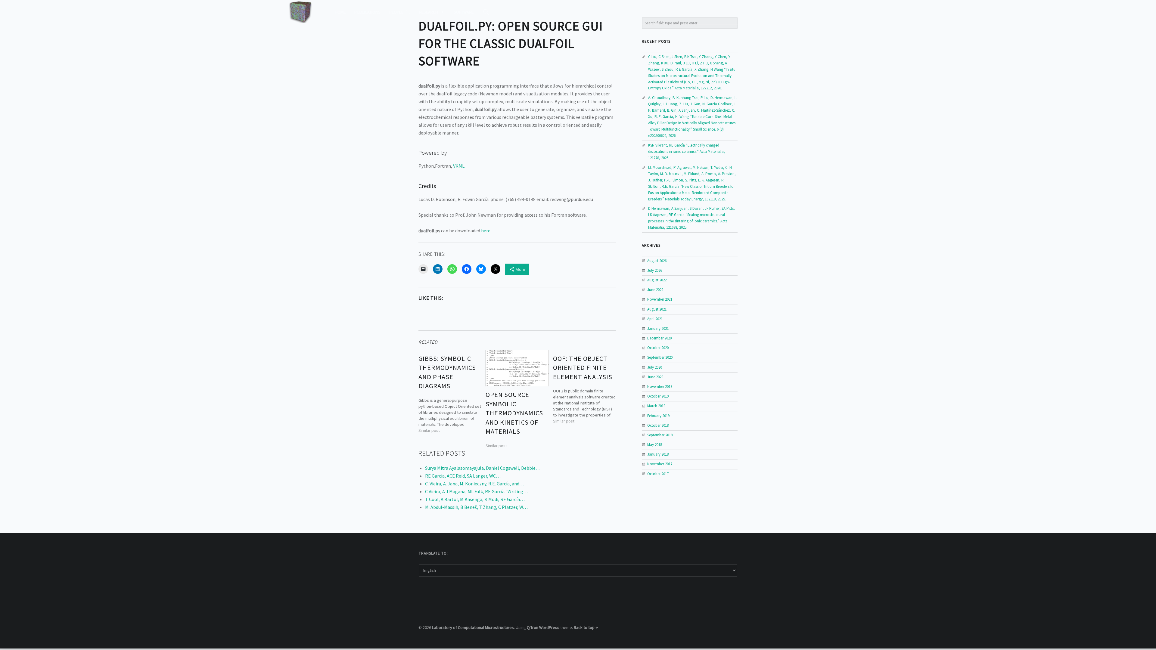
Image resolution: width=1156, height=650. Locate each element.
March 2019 (656, 405)
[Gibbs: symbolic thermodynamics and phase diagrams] (450, 391)
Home (340, 12)
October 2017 (658, 473)
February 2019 (658, 415)
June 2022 (655, 289)
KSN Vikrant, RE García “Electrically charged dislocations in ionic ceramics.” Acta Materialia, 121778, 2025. (686, 151)
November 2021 (659, 299)
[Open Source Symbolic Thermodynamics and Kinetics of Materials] (517, 368)
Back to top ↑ (586, 627)
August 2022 (657, 280)
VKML (459, 166)
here (485, 231)
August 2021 (657, 309)
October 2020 (658, 347)
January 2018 (658, 454)
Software (464, 12)
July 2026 (654, 270)
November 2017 (659, 463)
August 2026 (657, 260)
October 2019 (658, 396)
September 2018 (660, 435)
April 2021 (655, 318)
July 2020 (654, 367)
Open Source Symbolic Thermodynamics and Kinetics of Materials (514, 412)
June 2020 (655, 376)
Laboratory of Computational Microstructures (473, 627)
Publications (367, 12)
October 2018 (658, 425)
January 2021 (658, 328)
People (396, 12)
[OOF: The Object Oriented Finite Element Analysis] (584, 387)
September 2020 (660, 357)
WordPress (549, 627)
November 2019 (659, 386)
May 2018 (654, 444)
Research (428, 12)
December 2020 (659, 338)
